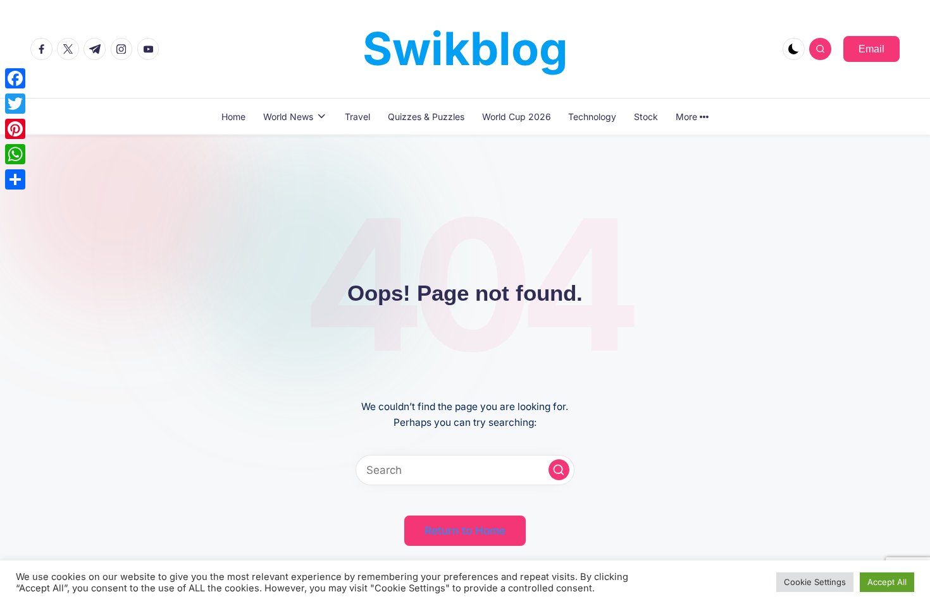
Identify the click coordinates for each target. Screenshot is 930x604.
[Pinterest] (15, 129)
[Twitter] (15, 103)
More (686, 116)
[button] (871, 48)
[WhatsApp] (15, 154)
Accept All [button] (887, 582)
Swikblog (465, 48)
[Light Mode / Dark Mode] (794, 49)
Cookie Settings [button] (815, 582)
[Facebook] (15, 78)
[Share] (15, 179)
